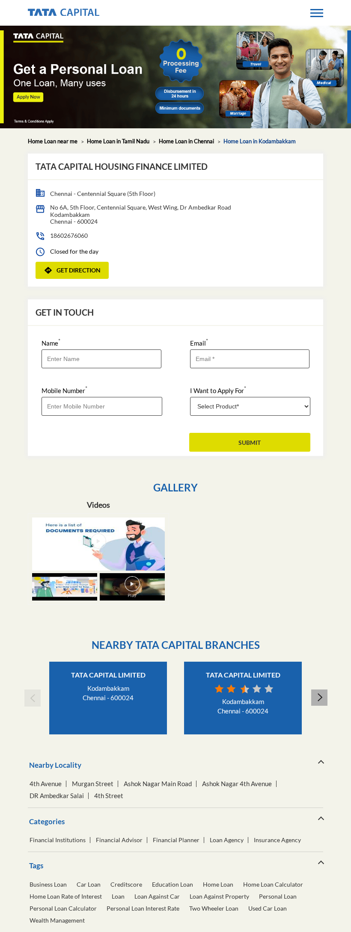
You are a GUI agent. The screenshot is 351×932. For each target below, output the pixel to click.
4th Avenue (46, 784)
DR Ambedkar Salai (57, 796)
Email (199, 342)
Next (318, 698)
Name (51, 342)
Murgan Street (92, 784)
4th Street (108, 796)
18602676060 (69, 235)
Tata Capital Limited (108, 675)
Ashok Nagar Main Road (158, 784)
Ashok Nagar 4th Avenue (237, 784)
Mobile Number (64, 389)
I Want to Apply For (218, 389)
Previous (32, 698)
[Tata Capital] (63, 13)
